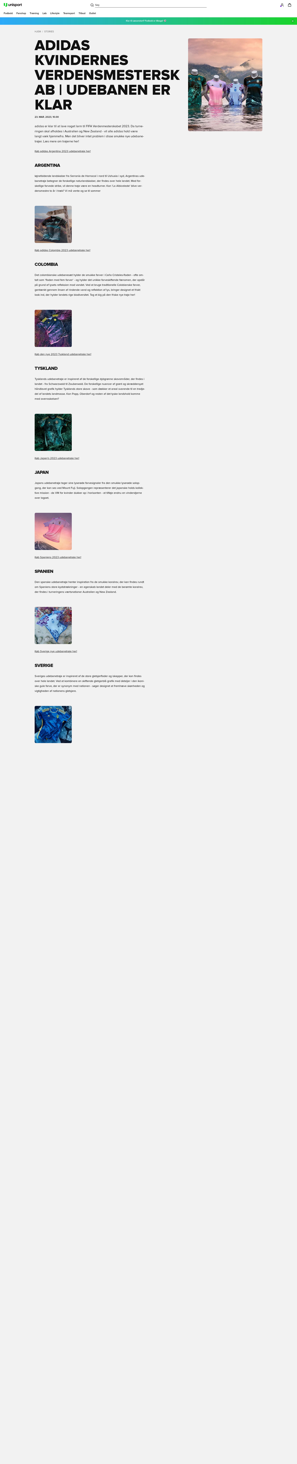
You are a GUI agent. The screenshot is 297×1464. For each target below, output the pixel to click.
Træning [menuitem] (34, 13)
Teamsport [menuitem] (69, 13)
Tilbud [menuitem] (82, 13)
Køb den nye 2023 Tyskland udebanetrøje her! (63, 354)
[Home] (13, 5)
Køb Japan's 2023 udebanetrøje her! (57, 458)
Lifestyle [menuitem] (55, 13)
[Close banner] (293, 21)
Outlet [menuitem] (92, 13)
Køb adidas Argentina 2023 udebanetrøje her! (63, 151)
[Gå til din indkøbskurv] (289, 5)
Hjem (38, 31)
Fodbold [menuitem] (8, 13)
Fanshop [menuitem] (21, 13)
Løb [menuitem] (45, 13)
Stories (49, 31)
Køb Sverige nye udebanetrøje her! (56, 651)
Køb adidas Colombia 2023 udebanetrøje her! (62, 250)
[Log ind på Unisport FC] (282, 5)
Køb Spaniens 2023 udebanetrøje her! (58, 557)
